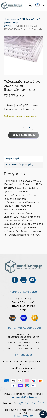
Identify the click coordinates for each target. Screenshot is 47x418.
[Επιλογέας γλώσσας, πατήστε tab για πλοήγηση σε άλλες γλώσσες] (37, 5)
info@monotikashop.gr (23, 368)
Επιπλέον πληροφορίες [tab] (19, 165)
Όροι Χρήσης (23, 299)
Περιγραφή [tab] (12, 159)
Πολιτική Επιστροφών (23, 302)
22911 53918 (23, 372)
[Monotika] (12, 6)
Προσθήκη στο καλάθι (23, 135)
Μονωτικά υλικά (12, 19)
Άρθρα (23, 310)
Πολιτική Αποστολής (23, 306)
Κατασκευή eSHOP (19, 397)
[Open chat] (43, 414)
